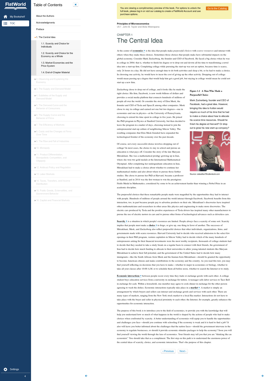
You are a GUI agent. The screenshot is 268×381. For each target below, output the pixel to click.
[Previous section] (86, 376)
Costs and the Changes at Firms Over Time (53, 133)
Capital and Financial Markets (53, 200)
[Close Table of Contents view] (75, 4)
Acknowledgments (45, 22)
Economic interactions (128, 276)
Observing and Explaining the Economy (52, 80)
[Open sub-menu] (35, 37)
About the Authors (45, 15)
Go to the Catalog (217, 8)
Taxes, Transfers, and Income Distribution (53, 182)
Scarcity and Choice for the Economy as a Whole (57, 54)
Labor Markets (45, 174)
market (194, 287)
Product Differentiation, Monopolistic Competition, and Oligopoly (51, 157)
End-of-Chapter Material (55, 72)
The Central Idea (45, 37)
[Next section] (262, 376)
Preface (40, 29)
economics (138, 50)
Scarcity (121, 221)
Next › (183, 351)
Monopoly (43, 147)
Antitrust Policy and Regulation (53, 167)
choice (152, 225)
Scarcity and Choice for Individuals (55, 45)
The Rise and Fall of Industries (52, 141)
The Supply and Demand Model (53, 88)
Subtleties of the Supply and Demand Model (51, 97)
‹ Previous (168, 351)
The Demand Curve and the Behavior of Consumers (51, 107)
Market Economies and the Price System (57, 64)
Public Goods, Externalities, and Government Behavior (54, 192)
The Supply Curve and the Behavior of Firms (50, 116)
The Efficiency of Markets (50, 124)
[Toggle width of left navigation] (25, 376)
